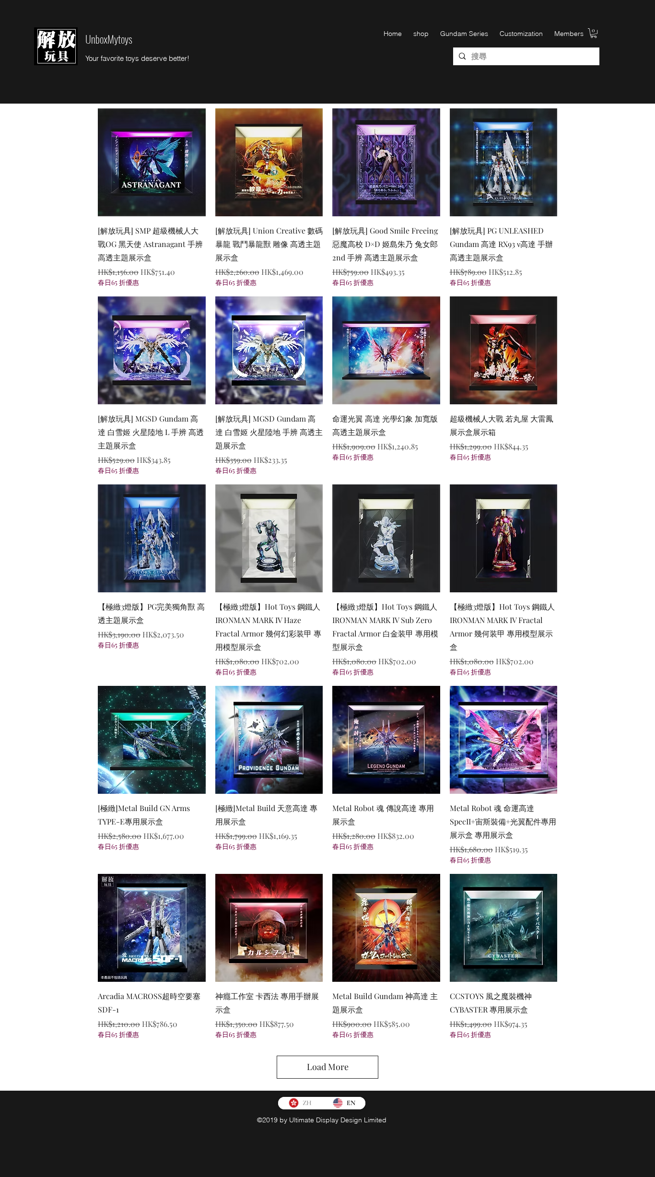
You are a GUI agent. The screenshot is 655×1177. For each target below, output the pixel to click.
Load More (328, 1066)
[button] (593, 33)
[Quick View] (152, 162)
